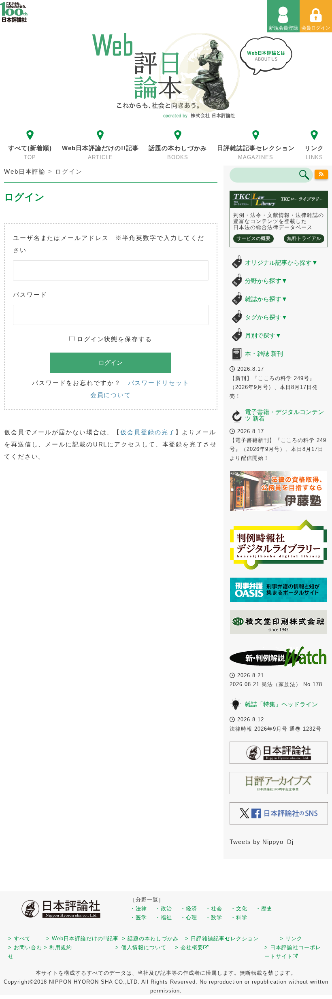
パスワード (30, 294)
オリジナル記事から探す (281, 262)
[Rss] (321, 174)
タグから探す (266, 317)
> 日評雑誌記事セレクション (222, 938)
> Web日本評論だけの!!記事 (82, 938)
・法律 (138, 908)
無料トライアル (304, 238)
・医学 (138, 917)
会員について (110, 394)
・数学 (213, 917)
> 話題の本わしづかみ (150, 938)
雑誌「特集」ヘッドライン (281, 704)
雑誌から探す (266, 298)
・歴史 (263, 908)
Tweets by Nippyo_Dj (262, 841)
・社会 (213, 908)
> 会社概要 (189, 947)
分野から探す (266, 280)
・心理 (188, 917)
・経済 (188, 908)
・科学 (238, 917)
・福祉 (163, 917)
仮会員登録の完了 (147, 432)
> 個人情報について (140, 947)
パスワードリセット (158, 382)
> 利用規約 (58, 947)
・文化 (238, 908)
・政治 (163, 908)
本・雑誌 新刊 (264, 353)
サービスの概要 (253, 238)
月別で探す (263, 335)
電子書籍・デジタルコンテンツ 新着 (284, 415)
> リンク (291, 938)
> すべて (19, 938)
